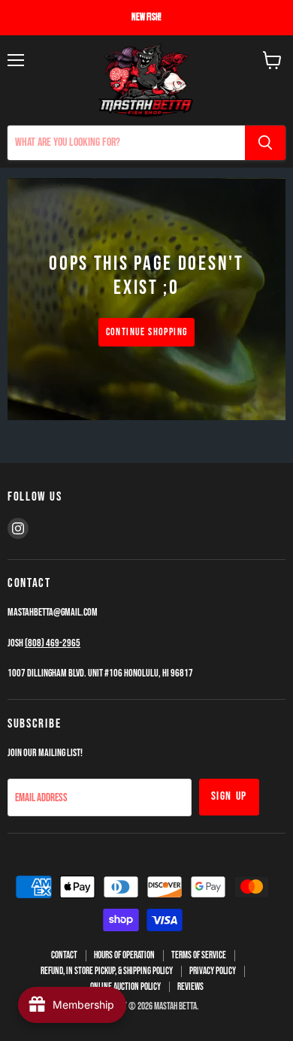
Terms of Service (198, 955)
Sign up (229, 796)
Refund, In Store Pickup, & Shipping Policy (107, 971)
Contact (64, 955)
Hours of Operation (124, 955)
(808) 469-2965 (52, 643)
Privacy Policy (212, 971)
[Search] (265, 143)
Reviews (190, 987)
